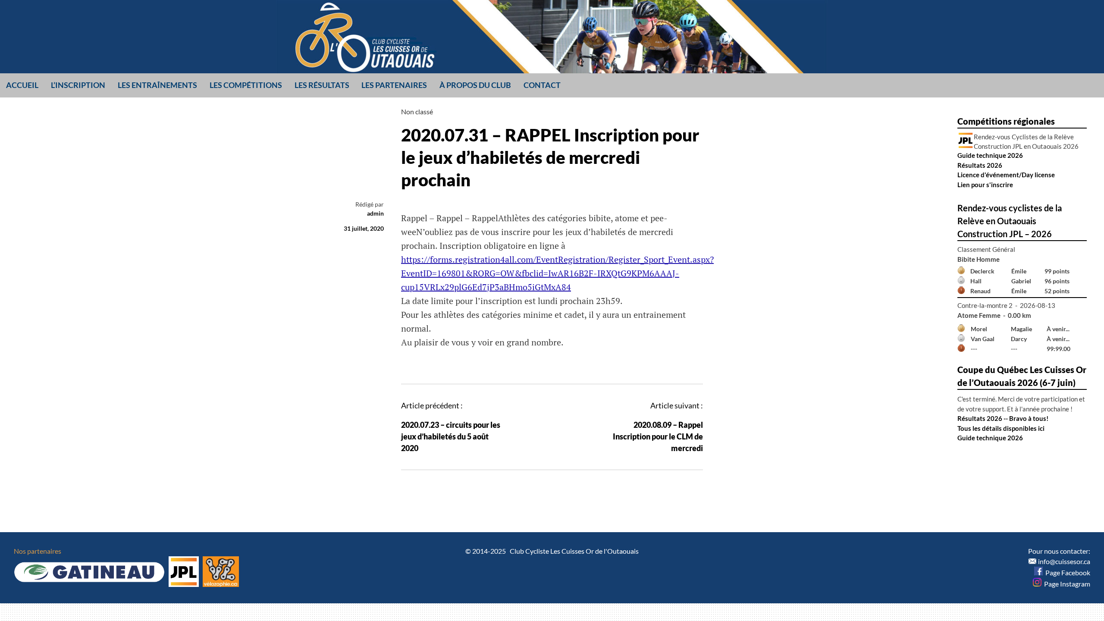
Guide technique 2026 (990, 155)
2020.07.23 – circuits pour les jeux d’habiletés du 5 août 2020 (450, 436)
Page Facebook (1066, 572)
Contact (542, 85)
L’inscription (78, 85)
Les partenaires (394, 85)
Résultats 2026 (979, 165)
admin (375, 213)
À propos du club (475, 85)
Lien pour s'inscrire (985, 184)
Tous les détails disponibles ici (1000, 428)
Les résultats (322, 85)
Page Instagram (1065, 584)
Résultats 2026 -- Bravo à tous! (1002, 418)
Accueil (22, 85)
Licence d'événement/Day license (1006, 175)
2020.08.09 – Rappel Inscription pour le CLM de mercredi (658, 436)
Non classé (417, 111)
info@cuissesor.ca (1064, 561)
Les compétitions (246, 85)
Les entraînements (157, 85)
